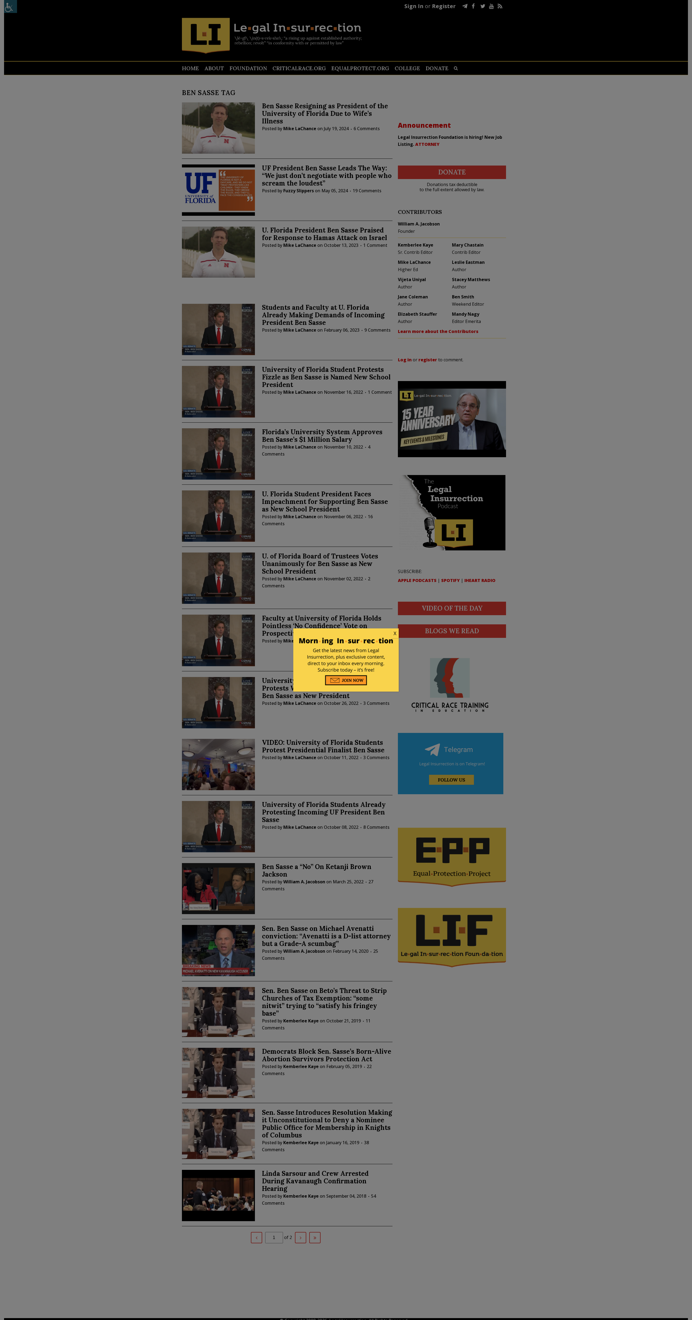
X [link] (395, 633)
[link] (346, 634)
